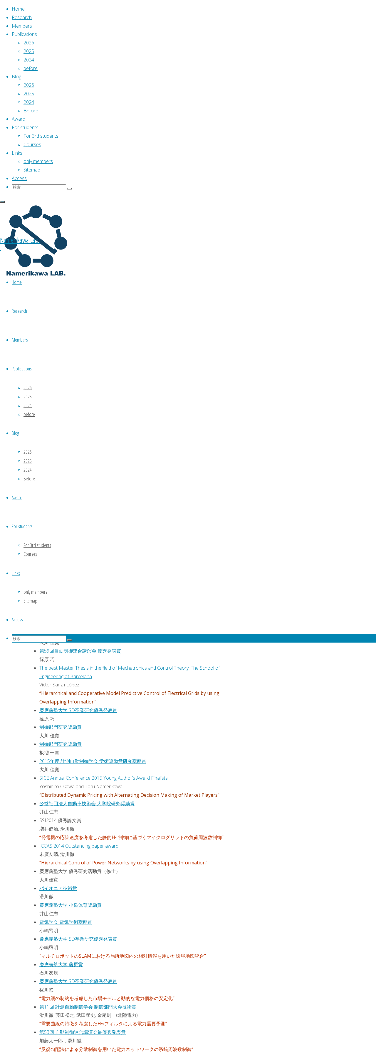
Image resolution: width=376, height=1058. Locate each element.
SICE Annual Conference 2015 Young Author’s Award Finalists (103, 778)
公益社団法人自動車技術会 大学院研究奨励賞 (87, 803)
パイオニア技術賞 (58, 888)
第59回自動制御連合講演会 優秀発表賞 (80, 651)
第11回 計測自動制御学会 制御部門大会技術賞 (87, 1007)
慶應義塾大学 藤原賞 (61, 964)
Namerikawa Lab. (20, 240)
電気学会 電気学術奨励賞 (65, 922)
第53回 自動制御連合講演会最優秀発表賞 (82, 1032)
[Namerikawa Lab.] (35, 276)
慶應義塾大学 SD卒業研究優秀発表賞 (78, 710)
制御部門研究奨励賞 (60, 727)
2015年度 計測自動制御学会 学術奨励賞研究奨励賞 (92, 761)
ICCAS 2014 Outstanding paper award (78, 846)
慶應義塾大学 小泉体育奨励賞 (70, 905)
